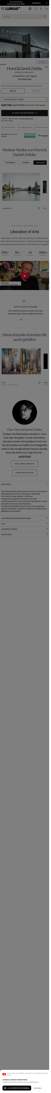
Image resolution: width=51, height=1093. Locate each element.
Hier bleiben (37, 1088)
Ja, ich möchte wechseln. (18, 1088)
